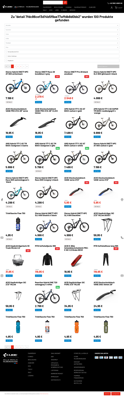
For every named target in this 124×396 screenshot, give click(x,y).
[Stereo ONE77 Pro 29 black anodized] (76, 86)
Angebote (10, 60)
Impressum (54, 376)
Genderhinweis (79, 367)
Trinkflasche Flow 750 (15, 213)
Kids (29, 366)
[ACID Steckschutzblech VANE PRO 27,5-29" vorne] (18, 122)
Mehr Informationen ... (44, 393)
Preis (7, 47)
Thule (30, 369)
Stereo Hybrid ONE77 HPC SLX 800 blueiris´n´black (46, 214)
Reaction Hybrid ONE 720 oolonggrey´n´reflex (46, 283)
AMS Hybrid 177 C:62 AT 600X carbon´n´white (74, 145)
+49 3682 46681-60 (115, 3)
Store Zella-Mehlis (81, 353)
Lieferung (54, 370)
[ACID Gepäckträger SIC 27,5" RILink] (18, 295)
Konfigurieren (115, 393)
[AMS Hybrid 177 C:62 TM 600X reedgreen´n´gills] (47, 157)
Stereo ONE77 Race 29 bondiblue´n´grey (45, 73)
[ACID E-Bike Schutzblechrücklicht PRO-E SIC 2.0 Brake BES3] (76, 261)
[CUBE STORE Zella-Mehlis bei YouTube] (2, 238)
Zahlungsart (55, 353)
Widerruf (54, 359)
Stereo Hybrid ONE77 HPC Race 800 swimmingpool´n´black (17, 180)
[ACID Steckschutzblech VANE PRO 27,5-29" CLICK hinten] (47, 123)
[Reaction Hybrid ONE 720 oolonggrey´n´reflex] (47, 296)
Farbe (7, 34)
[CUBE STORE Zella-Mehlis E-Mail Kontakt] (122, 276)
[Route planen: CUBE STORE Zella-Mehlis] (122, 200)
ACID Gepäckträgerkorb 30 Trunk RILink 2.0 (18, 247)
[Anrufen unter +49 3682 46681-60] (122, 238)
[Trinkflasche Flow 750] (18, 224)
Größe (7, 38)
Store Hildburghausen (80, 358)
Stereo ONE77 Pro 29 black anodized (76, 73)
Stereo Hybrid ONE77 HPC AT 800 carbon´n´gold (105, 145)
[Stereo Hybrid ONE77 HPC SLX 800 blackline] (76, 225)
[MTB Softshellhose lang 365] (106, 259)
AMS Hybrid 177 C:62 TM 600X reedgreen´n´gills (45, 145)
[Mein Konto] (111, 7)
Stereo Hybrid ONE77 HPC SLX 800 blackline (75, 214)
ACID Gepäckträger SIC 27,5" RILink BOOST (104, 214)
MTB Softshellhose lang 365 (106, 246)
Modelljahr (8, 43)
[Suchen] (65, 2)
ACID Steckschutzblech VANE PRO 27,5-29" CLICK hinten (46, 111)
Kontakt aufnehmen (78, 363)
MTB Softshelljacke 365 (45, 246)
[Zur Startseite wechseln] (21, 7)
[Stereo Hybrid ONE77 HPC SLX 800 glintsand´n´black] (106, 86)
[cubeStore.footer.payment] (10, 358)
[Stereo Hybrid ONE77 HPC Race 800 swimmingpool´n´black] (18, 192)
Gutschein (8, 29)
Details (9, 102)
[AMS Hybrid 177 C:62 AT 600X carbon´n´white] (76, 157)
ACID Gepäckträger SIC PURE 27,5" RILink (74, 283)
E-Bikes (30, 356)
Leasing (30, 375)
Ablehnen (107, 393)
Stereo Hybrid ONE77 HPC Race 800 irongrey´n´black (46, 179)
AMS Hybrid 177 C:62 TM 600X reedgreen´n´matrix (17, 145)
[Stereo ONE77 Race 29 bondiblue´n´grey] (47, 86)
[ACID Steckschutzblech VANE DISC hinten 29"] (106, 295)
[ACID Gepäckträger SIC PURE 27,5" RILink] (76, 295)
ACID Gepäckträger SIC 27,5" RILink (16, 283)
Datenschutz (55, 380)
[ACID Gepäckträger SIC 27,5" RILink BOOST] (106, 225)
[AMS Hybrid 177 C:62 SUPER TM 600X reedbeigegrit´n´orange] (106, 123)
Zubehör (31, 363)
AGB (52, 356)
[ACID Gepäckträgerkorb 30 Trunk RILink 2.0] (18, 260)
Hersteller (8, 25)
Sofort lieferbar (12, 56)
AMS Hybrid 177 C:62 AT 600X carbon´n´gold (74, 110)
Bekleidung (32, 359)
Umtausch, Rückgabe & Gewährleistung (57, 365)
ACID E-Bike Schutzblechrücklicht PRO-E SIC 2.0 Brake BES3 (76, 248)
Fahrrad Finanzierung (79, 377)
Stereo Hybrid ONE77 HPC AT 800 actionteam (17, 73)
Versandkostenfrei (13, 52)
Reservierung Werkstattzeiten (80, 371)
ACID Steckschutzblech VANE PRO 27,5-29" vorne (17, 110)
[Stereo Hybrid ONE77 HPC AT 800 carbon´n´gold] (106, 156)
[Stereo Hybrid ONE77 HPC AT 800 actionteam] (18, 86)
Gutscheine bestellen (78, 382)
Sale (29, 372)
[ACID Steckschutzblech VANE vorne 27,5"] (76, 192)
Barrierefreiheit (57, 373)
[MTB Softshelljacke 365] (47, 259)
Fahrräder (32, 353)
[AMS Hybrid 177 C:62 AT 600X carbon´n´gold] (76, 122)
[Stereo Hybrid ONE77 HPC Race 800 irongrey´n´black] (47, 191)
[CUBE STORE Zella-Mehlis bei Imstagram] (2, 276)
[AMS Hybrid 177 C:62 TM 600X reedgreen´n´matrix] (18, 156)
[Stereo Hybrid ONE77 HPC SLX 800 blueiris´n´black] (47, 225)
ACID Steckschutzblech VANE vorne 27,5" (74, 179)
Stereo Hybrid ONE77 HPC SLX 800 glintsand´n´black (105, 73)
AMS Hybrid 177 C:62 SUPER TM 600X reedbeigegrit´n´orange (106, 111)
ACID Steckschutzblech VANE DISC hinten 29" (104, 283)
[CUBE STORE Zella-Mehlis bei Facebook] (2, 200)
